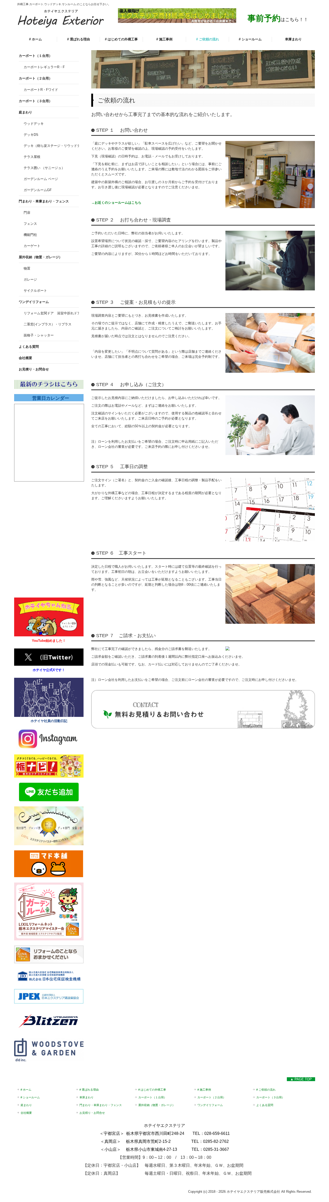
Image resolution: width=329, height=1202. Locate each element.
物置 (27, 268)
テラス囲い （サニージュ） (44, 168)
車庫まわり (293, 39)
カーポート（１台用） (35, 56)
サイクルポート (35, 290)
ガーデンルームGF (38, 190)
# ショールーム (250, 39)
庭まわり (25, 112)
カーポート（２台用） (35, 78)
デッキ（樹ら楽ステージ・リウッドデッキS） (51, 146)
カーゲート (32, 246)
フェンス (30, 224)
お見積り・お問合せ (34, 369)
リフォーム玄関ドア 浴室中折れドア (51, 313)
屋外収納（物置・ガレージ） (40, 257)
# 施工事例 (164, 39)
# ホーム (35, 39)
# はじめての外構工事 (121, 39)
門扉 (27, 213)
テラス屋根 (32, 157)
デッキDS (31, 135)
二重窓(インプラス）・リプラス (47, 324)
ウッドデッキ (34, 124)
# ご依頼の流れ (207, 39)
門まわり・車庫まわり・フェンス (44, 201)
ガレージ (30, 279)
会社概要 (25, 358)
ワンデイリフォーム (34, 302)
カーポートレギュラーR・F (44, 67)
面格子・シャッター (39, 335)
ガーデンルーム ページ (41, 179)
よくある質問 (29, 347)
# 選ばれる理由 (78, 39)
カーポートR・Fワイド (41, 90)
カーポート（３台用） (35, 101)
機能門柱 (30, 235)
